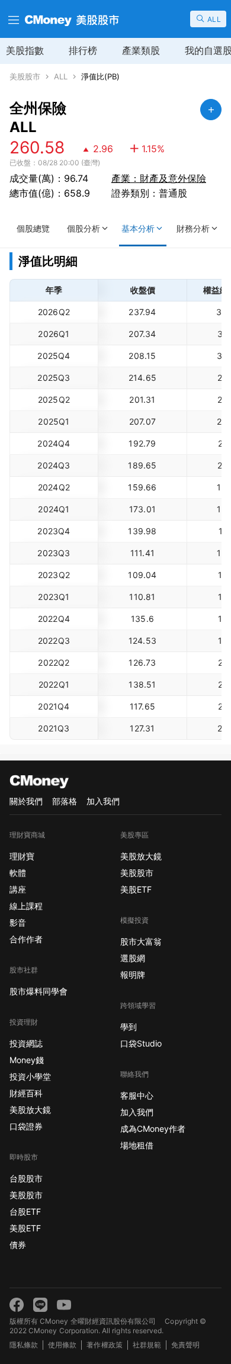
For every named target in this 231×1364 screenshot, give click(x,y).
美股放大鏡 (30, 1110)
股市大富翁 (141, 941)
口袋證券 (26, 1126)
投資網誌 (26, 1043)
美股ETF (25, 1228)
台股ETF (25, 1211)
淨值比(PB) (100, 77)
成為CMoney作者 (152, 1129)
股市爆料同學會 (38, 991)
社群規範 (147, 1344)
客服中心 (136, 1095)
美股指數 (25, 50)
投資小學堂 (30, 1076)
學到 (128, 1027)
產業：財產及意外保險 (158, 178)
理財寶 (21, 856)
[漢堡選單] (12, 19)
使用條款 (62, 1344)
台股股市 (26, 1178)
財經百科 (26, 1093)
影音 (17, 922)
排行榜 (83, 50)
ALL (61, 77)
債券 (17, 1245)
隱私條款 (23, 1344)
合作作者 (26, 939)
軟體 (17, 873)
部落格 (64, 801)
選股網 (132, 958)
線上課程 (26, 906)
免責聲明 (185, 1344)
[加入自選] (211, 109)
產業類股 (141, 50)
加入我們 (103, 801)
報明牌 (132, 975)
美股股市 (24, 77)
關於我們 (26, 801)
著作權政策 (104, 1344)
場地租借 (136, 1145)
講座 (17, 889)
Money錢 (26, 1060)
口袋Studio (141, 1043)
